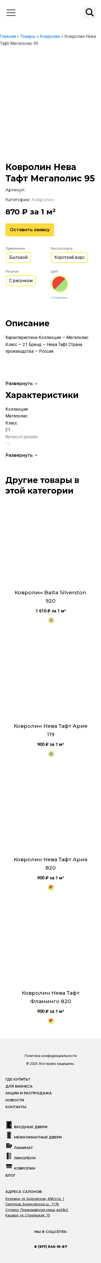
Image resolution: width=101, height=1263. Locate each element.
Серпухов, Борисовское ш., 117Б (32, 1204)
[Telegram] (35, 1239)
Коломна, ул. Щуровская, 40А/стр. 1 (34, 1199)
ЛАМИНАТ (23, 1148)
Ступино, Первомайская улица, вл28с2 (36, 1210)
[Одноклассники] (56, 1239)
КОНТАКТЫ (15, 1107)
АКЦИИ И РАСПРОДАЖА (28, 1093)
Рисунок (12, 271)
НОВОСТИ (14, 1100)
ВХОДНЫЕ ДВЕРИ (30, 1127)
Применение (15, 248)
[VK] (45, 1239)
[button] (22, 383)
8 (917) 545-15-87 (50, 1246)
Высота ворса (61, 248)
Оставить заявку (30, 229)
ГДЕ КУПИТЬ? (17, 1079)
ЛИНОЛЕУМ (25, 1158)
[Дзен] (66, 1239)
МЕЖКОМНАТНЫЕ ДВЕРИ (38, 1137)
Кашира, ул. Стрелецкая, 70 (27, 1215)
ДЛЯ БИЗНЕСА (19, 1086)
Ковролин (43, 199)
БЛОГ (10, 1175)
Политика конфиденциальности (51, 1056)
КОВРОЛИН (24, 1168)
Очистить (60, 298)
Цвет (54, 271)
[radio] (18, 257)
